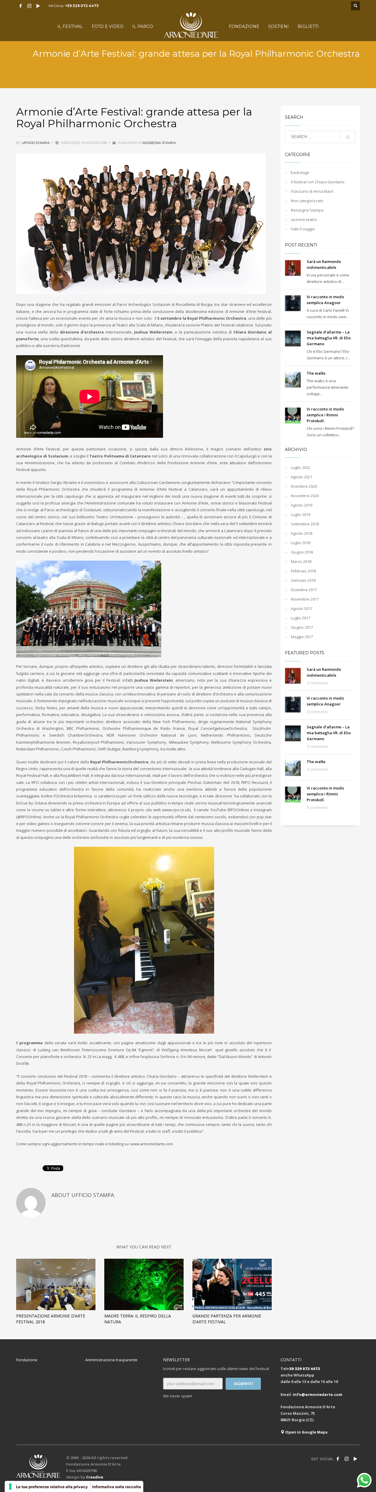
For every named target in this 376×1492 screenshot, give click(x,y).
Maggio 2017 (302, 636)
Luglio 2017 (300, 618)
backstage (300, 172)
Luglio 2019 (300, 514)
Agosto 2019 (301, 505)
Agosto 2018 (301, 533)
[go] (347, 137)
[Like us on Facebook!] (337, 1458)
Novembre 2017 (305, 599)
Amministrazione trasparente (111, 1359)
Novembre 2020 (305, 495)
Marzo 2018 (301, 561)
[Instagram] (29, 5)
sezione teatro (304, 219)
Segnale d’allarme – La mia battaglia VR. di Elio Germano (329, 337)
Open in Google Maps (306, 1432)
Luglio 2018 (300, 542)
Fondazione (26, 1359)
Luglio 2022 (300, 467)
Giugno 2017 (302, 627)
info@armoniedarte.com (317, 1394)
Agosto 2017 (301, 608)
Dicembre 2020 (304, 486)
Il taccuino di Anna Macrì (312, 191)
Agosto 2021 (301, 477)
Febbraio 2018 (303, 571)
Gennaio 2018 (303, 580)
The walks (316, 373)
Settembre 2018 (305, 524)
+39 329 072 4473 (82, 6)
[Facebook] (20, 5)
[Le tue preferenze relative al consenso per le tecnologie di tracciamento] (10, 1486)
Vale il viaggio (303, 229)
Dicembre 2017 (304, 589)
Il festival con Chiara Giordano (318, 182)
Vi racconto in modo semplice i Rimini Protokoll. (325, 414)
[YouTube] (38, 5)
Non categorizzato (307, 200)
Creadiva (94, 1477)
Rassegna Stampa (159, 143)
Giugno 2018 (302, 552)
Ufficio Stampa (36, 143)
